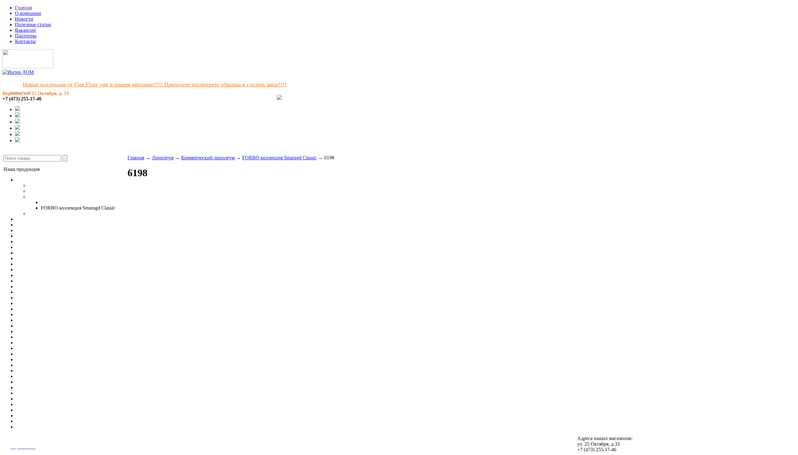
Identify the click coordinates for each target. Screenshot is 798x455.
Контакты (25, 41)
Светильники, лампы (38, 342)
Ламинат (25, 219)
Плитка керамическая (39, 303)
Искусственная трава (38, 258)
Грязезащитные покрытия (43, 275)
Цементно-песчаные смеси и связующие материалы (71, 393)
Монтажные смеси (35, 382)
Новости (24, 19)
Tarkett (48, 202)
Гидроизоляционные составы (47, 387)
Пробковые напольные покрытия (51, 236)
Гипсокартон (29, 348)
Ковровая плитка (34, 247)
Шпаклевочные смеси (39, 376)
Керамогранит (31, 297)
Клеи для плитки (34, 365)
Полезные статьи (33, 24)
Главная (23, 7)
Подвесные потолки (37, 337)
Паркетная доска (33, 224)
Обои (21, 280)
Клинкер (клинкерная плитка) (48, 314)
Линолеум (27, 179)
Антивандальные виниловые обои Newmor (62, 286)
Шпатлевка (28, 398)
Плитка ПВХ (30, 252)
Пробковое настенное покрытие (50, 292)
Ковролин (26, 241)
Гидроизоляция (32, 421)
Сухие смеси (29, 426)
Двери (22, 325)
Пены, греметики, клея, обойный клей (57, 415)
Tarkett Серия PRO (48, 213)
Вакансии (25, 30)
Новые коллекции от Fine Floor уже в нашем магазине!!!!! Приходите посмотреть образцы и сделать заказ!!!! (154, 84)
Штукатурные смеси (38, 370)
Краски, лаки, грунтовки (42, 410)
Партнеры (25, 35)
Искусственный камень (41, 320)
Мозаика (25, 309)
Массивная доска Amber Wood (48, 230)
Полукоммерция (45, 191)
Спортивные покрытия (40, 264)
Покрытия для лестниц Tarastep (49, 269)
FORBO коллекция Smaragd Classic (279, 157)
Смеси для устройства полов (46, 359)
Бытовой (37, 185)
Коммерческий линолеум (55, 196)
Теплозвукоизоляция (38, 404)
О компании (28, 13)
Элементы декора (34, 331)
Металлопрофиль (34, 353)
